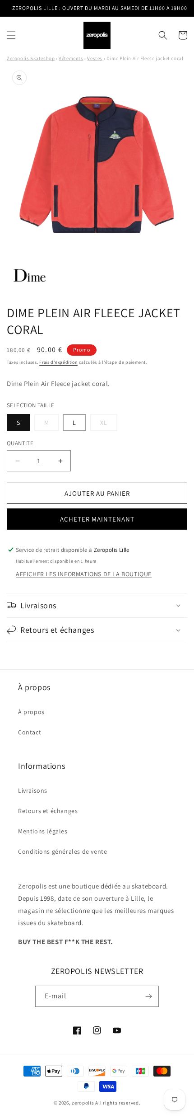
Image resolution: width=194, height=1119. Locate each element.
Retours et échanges (48, 811)
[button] (11, 35)
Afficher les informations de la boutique (84, 574)
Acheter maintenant (97, 519)
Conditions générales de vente (62, 851)
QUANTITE (20, 443)
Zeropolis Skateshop (31, 58)
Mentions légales (43, 831)
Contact (29, 732)
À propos (31, 712)
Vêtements (71, 58)
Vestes (94, 58)
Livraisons (32, 790)
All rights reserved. (117, 1103)
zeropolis (83, 1103)
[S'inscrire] (148, 996)
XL (108, 424)
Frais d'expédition (58, 362)
